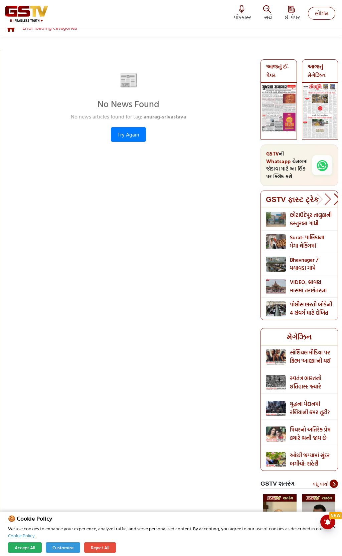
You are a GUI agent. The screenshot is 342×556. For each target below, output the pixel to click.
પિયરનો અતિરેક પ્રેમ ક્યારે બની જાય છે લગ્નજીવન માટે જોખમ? (310, 442)
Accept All (25, 547)
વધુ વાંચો (321, 484)
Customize (62, 547)
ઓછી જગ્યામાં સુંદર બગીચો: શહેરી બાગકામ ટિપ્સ (310, 463)
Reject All (100, 547)
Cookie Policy (21, 535)
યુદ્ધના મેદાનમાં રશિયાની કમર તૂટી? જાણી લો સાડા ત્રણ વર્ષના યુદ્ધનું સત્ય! (310, 416)
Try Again (128, 134)
